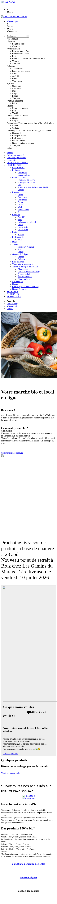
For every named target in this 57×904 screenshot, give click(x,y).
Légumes (11, 41)
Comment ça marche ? (16, 157)
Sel (19, 212)
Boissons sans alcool (21, 71)
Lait (14, 56)
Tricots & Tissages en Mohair (38, 130)
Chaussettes (17, 133)
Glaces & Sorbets (46, 123)
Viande (10, 106)
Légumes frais (18, 44)
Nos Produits (12, 39)
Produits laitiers (13, 49)
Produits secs (23, 209)
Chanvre (21, 130)
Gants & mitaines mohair (23, 143)
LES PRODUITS (14, 165)
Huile (20, 205)
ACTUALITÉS (14, 296)
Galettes (15, 118)
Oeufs (9, 115)
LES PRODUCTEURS (17, 162)
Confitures (16, 88)
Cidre (14, 73)
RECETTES (12, 291)
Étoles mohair (18, 138)
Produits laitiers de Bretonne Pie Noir (28, 58)
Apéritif (15, 76)
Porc (14, 111)
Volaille (15, 113)
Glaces (15, 125)
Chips (14, 93)
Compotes (16, 86)
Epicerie (10, 83)
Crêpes (15, 120)
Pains (14, 103)
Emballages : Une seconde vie (25, 286)
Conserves (16, 46)
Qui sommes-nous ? (15, 155)
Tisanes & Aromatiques (28, 123)
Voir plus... (17, 63)
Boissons (11, 66)
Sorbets (15, 128)
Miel (14, 91)
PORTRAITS (13, 294)
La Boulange (17, 101)
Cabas (9, 148)
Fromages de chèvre (21, 51)
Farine (15, 96)
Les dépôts (11, 160)
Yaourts (15, 61)
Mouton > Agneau (20, 108)
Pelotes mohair (18, 140)
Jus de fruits (17, 68)
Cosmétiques (12, 130)
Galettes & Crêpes (20, 115)
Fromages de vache (20, 53)
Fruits (9, 101)
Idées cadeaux (18, 167)
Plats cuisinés (12, 123)
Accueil (10, 152)
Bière (14, 78)
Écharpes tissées (19, 135)
